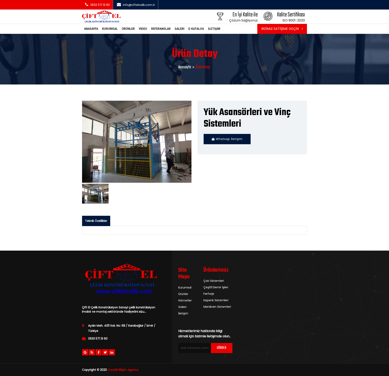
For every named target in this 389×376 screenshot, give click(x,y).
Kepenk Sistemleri (215, 300)
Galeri (179, 28)
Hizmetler (185, 300)
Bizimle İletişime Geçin (280, 28)
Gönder (221, 348)
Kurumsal (110, 28)
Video (143, 28)
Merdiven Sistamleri (217, 307)
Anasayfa (91, 28)
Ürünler (128, 28)
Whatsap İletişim (229, 139)
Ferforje (208, 294)
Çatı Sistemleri (213, 281)
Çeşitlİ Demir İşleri (215, 287)
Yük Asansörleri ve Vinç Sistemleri (247, 118)
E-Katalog (196, 28)
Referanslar (161, 28)
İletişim (214, 28)
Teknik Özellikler (96, 221)
